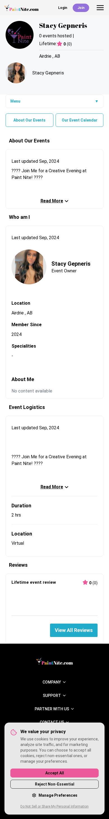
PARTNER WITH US (52, 709)
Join (80, 8)
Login (62, 8)
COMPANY (51, 682)
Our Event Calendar (80, 120)
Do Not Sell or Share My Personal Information (54, 806)
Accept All (54, 773)
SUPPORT (52, 695)
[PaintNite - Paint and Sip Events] (21, 7)
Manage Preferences (58, 795)
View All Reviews (74, 630)
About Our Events (29, 120)
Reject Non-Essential (54, 784)
